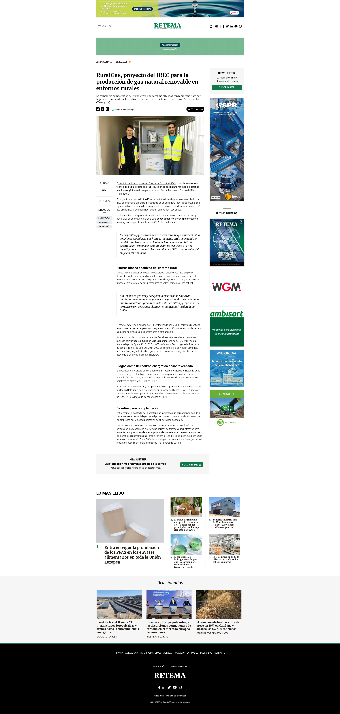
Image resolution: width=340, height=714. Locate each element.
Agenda (167, 653)
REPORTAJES (146, 653)
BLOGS (158, 653)
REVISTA (119, 653)
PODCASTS (179, 653)
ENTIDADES (192, 653)
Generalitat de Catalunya (212, 633)
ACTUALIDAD (131, 653)
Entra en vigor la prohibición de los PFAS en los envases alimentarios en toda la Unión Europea (132, 555)
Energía (121, 61)
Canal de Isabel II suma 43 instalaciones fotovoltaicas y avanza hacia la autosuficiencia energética (118, 627)
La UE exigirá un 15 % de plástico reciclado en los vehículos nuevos (226, 559)
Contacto (219, 653)
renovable (104, 222)
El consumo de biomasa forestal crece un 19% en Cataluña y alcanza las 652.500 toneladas (218, 626)
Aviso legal (159, 695)
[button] (98, 109)
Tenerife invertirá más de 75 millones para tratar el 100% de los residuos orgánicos (225, 523)
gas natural (104, 218)
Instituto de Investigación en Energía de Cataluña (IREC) (147, 183)
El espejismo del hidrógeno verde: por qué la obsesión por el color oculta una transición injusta (185, 562)
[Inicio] (168, 26)
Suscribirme (226, 87)
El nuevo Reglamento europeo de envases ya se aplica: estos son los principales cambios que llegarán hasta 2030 (187, 524)
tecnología (104, 227)
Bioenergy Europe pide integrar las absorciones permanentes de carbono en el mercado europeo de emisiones (168, 627)
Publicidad (206, 653)
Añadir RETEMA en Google (125, 110)
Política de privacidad (176, 695)
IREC (104, 190)
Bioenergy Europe (157, 636)
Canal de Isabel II (107, 636)
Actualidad (104, 61)
